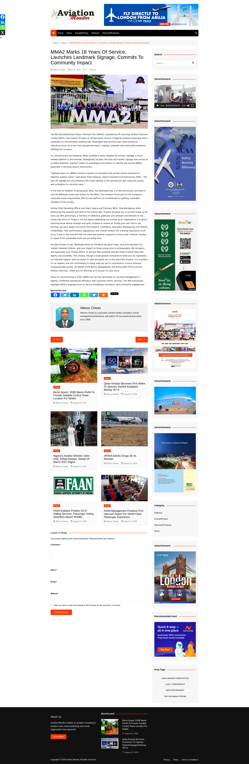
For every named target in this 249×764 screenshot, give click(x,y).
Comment (56, 545)
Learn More (58, 737)
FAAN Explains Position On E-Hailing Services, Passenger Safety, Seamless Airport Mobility (73, 513)
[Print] (103, 295)
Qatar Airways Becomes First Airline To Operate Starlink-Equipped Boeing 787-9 (124, 386)
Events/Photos (81, 33)
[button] (175, 96)
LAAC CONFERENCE (175, 684)
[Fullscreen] (192, 105)
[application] (175, 96)
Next (140, 339)
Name (54, 570)
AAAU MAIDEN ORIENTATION (175, 678)
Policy (176, 760)
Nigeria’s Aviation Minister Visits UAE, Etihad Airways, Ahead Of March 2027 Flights (71, 458)
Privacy (167, 760)
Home (60, 33)
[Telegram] (93, 295)
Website (54, 593)
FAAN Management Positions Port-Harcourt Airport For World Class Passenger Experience (124, 513)
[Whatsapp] (84, 295)
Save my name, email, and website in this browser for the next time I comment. (87, 605)
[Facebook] (55, 295)
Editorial (95, 33)
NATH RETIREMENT (175, 690)
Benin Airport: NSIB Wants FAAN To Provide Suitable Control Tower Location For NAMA (74, 395)
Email (54, 582)
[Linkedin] (74, 295)
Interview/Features (110, 33)
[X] (2, 32)
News (69, 33)
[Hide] (1, 38)
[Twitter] (65, 295)
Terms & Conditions (190, 760)
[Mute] (188, 105)
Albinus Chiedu (59, 70)
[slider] (173, 105)
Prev (58, 339)
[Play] (157, 105)
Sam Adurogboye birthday (175, 696)
